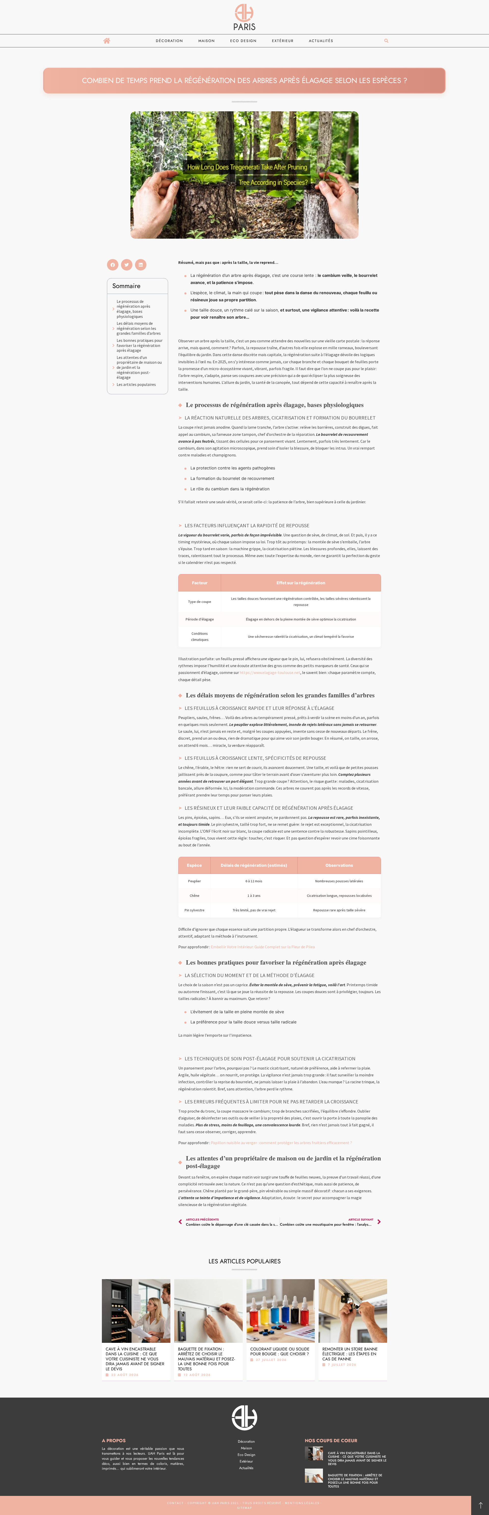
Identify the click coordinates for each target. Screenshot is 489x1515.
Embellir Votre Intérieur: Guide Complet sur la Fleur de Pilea (263, 946)
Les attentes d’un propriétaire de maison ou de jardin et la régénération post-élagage (139, 367)
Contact (175, 1503)
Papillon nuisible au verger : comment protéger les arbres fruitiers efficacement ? (281, 1142)
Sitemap (244, 1508)
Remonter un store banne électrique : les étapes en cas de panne (350, 1354)
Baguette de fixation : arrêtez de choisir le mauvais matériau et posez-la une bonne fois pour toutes (206, 1359)
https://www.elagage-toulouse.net (270, 672)
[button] (386, 41)
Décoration (169, 40)
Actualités (321, 40)
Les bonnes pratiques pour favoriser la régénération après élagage (139, 345)
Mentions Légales (302, 1503)
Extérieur (283, 40)
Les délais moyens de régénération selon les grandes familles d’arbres (139, 328)
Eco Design (243, 40)
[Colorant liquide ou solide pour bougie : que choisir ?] (281, 1311)
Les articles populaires (136, 384)
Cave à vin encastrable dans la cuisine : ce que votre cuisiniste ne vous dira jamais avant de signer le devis (135, 1359)
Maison (206, 40)
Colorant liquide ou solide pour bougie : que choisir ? (279, 1351)
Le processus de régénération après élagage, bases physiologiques (133, 309)
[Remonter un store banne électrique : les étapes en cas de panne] (353, 1311)
